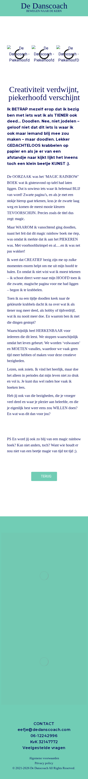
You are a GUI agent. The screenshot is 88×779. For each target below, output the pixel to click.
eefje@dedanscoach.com (44, 729)
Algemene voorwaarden (44, 758)
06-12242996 (44, 736)
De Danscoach (39, 768)
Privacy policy (44, 763)
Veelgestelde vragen (44, 748)
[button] (44, 21)
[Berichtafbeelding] (44, 576)
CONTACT (44, 724)
